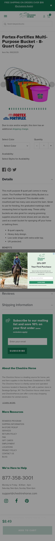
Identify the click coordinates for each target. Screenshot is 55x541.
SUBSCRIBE (41, 282)
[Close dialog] (53, 253)
